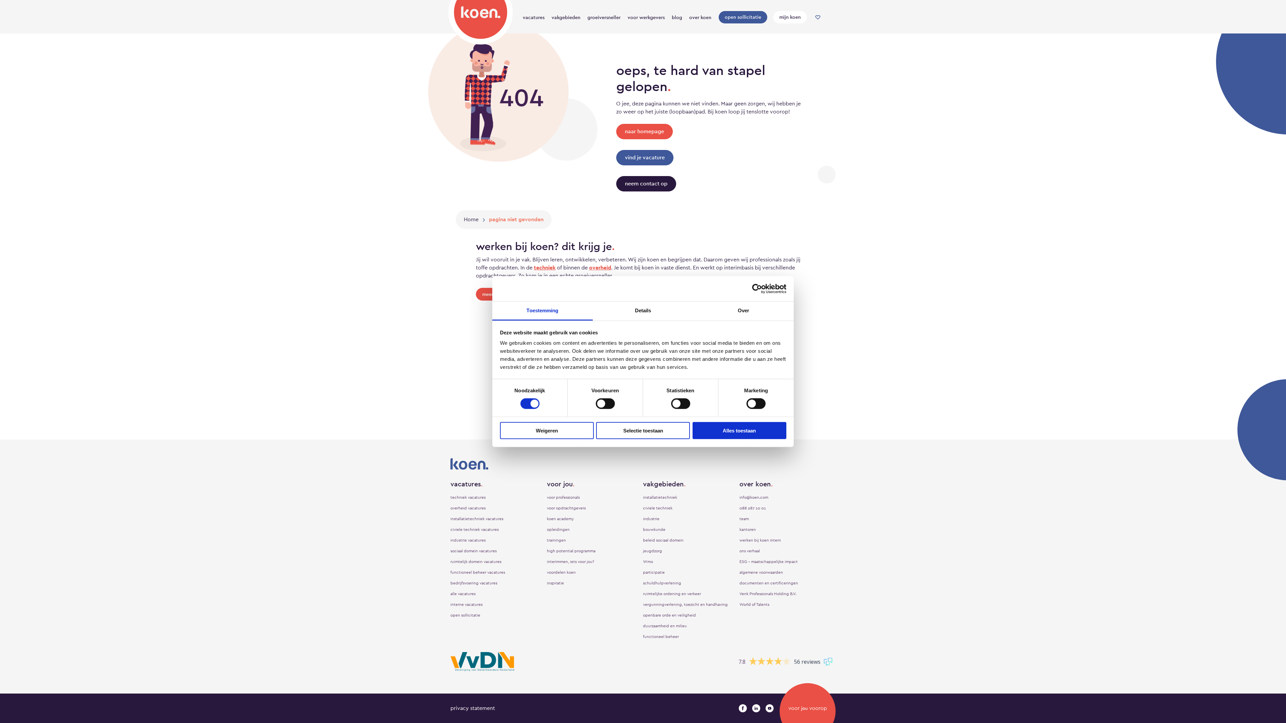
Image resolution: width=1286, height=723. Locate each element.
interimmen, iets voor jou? (570, 561)
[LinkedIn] (756, 708)
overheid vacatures (468, 508)
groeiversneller (604, 17)
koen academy (560, 518)
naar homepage (644, 131)
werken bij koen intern (760, 540)
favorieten (817, 17)
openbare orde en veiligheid (669, 615)
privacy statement (472, 708)
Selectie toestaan (643, 430)
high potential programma (571, 551)
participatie (654, 572)
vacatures (534, 17)
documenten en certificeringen (768, 583)
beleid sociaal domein (663, 540)
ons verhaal (749, 551)
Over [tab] (743, 310)
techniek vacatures (468, 497)
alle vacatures (463, 593)
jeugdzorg (652, 551)
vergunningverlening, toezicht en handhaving (685, 604)
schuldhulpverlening (662, 583)
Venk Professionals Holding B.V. (767, 593)
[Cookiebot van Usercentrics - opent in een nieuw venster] (757, 289)
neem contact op (646, 183)
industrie (651, 518)
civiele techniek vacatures (474, 529)
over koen (700, 17)
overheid (600, 267)
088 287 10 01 (752, 508)
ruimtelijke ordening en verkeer (672, 593)
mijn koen (790, 17)
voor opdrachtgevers (566, 508)
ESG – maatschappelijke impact (768, 561)
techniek (545, 267)
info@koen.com (753, 497)
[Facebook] (743, 708)
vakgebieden (566, 17)
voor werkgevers (646, 17)
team (744, 518)
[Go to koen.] (471, 220)
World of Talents (754, 604)
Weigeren (547, 430)
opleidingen (558, 529)
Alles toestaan (739, 430)
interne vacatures (466, 604)
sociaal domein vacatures (473, 551)
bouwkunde (654, 529)
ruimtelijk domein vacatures (475, 561)
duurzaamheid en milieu (665, 626)
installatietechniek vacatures (476, 518)
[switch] (605, 403)
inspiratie (555, 583)
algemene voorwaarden (761, 572)
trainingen (556, 540)
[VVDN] (482, 661)
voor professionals (563, 497)
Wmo (648, 561)
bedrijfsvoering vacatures (473, 583)
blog (677, 17)
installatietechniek (660, 497)
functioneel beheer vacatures (477, 572)
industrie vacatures (468, 540)
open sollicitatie (743, 17)
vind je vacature (645, 157)
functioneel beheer (661, 636)
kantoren (747, 529)
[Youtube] (770, 708)
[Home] (480, 21)
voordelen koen (561, 572)
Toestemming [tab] (542, 310)
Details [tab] (643, 310)
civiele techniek (657, 508)
